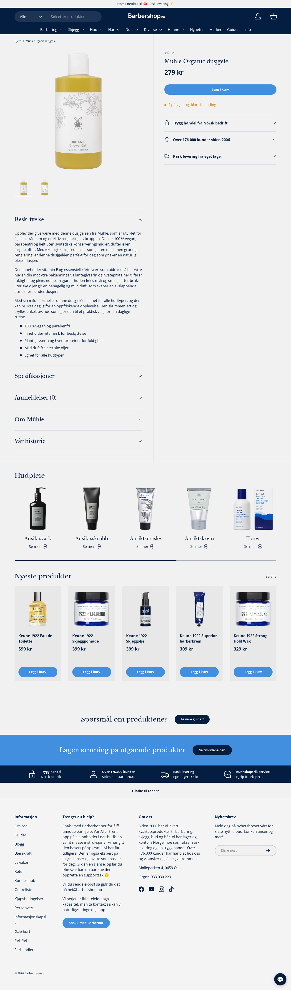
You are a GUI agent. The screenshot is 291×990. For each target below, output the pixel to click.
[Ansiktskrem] (199, 508)
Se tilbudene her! (212, 750)
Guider (233, 29)
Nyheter (197, 29)
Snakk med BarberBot (86, 923)
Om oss (21, 825)
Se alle (271, 576)
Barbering (48, 29)
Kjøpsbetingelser (29, 898)
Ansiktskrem (199, 538)
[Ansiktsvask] (38, 508)
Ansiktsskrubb (91, 538)
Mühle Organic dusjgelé (41, 41)
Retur (19, 871)
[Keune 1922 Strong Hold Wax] (253, 609)
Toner (253, 538)
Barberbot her (94, 825)
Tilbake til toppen (145, 791)
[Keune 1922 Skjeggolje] (145, 609)
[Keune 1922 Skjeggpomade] (91, 609)
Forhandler (24, 949)
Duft (129, 29)
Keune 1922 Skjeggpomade (85, 638)
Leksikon (22, 862)
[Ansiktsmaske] (145, 508)
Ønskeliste (23, 889)
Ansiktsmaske (145, 538)
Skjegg (73, 29)
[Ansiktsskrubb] (91, 508)
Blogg (19, 844)
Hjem (18, 41)
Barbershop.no (34, 973)
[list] (78, 111)
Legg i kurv (220, 89)
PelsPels (22, 940)
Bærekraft (23, 853)
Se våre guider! (192, 719)
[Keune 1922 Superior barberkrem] (199, 609)
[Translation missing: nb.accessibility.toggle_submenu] (61, 29)
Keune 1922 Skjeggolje (136, 638)
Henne (173, 29)
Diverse (150, 29)
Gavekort (22, 931)
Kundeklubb (25, 880)
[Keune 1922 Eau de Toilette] (37, 609)
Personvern (25, 907)
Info (247, 29)
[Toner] (253, 508)
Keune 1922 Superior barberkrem (198, 638)
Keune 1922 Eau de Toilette (35, 638)
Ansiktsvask (37, 538)
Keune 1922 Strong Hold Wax (250, 638)
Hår (111, 29)
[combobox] (58, 16)
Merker (215, 29)
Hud (93, 29)
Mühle (169, 53)
